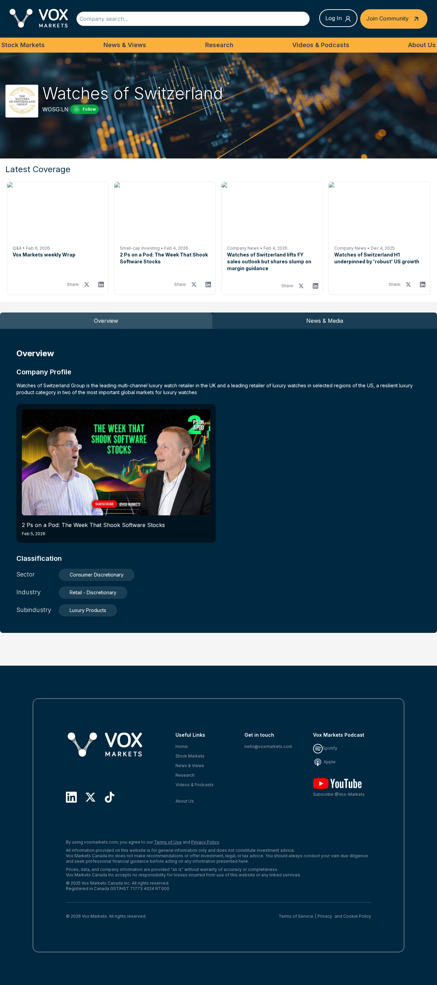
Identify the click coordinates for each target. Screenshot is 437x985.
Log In (333, 18)
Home (181, 746)
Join (387, 18)
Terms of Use (168, 842)
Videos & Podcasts (320, 44)
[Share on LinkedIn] (101, 284)
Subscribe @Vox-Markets (339, 794)
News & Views (124, 44)
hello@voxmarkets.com (268, 746)
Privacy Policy (205, 842)
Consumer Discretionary (97, 575)
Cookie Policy (357, 916)
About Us (422, 44)
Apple (329, 761)
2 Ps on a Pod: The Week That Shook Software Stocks (93, 529)
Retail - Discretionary (93, 592)
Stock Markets (23, 44)
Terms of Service (296, 916)
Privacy (325, 916)
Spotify (330, 748)
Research (219, 44)
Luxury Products (88, 610)
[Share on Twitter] (87, 284)
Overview (106, 320)
